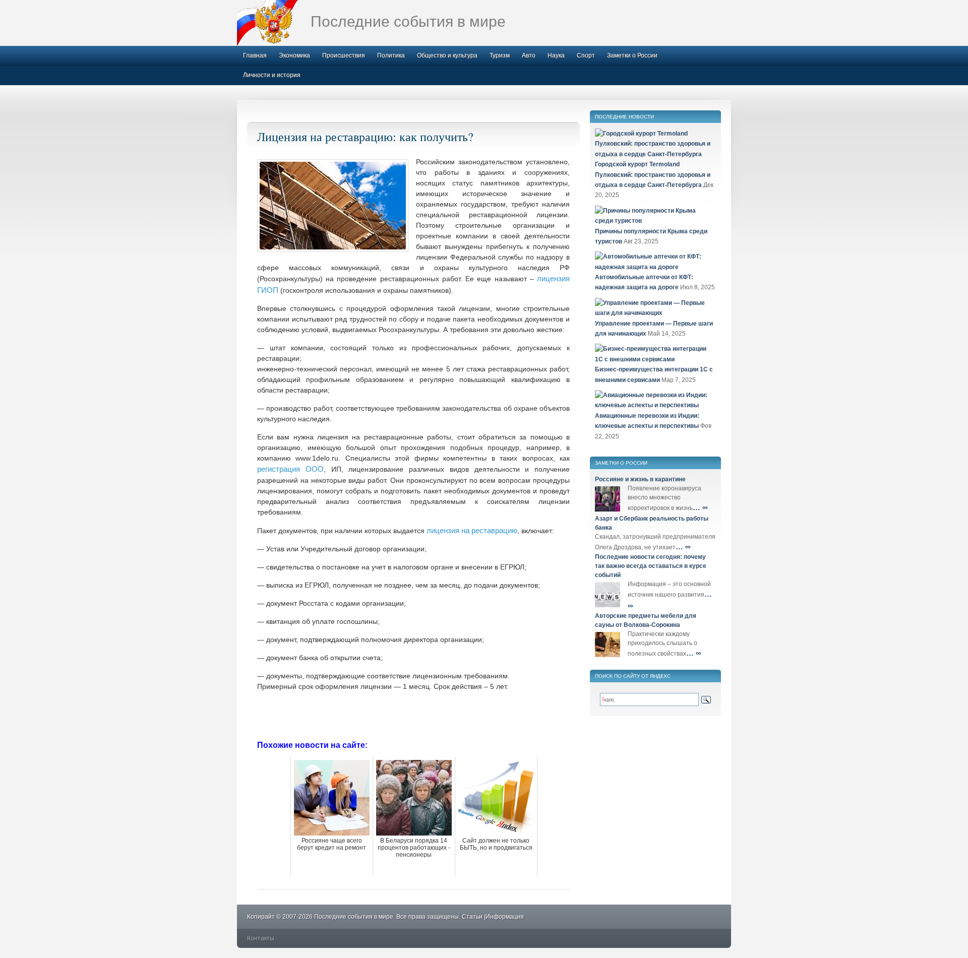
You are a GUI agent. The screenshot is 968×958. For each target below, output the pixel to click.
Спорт (586, 55)
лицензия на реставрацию (472, 530)
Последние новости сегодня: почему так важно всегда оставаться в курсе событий (650, 566)
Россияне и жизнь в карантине (640, 479)
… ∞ (700, 507)
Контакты (260, 938)
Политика (391, 55)
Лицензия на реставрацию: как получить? (365, 137)
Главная (255, 55)
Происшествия (343, 55)
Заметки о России (632, 55)
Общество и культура (447, 55)
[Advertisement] (413, 714)
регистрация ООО (290, 469)
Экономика (294, 55)
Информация (505, 916)
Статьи (472, 916)
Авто (528, 55)
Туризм (500, 55)
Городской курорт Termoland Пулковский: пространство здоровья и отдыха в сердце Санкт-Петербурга (652, 174)
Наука (556, 55)
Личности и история (271, 75)
